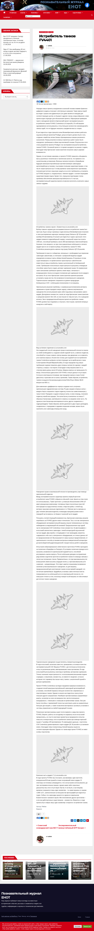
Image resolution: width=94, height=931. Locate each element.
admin (50, 46)
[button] (92, 15)
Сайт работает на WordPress (9, 916)
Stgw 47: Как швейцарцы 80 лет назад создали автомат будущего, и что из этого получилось (15, 51)
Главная (13, 13)
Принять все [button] (87, 926)
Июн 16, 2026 (56, 874)
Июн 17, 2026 (10, 874)
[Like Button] (38, 814)
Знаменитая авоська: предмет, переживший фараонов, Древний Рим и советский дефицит (15, 71)
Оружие (46, 13)
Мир (57, 13)
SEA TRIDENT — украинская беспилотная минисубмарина (58, 866)
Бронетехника (43, 32)
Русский (29, 16)
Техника (34, 13)
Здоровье (77, 13)
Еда (66, 13)
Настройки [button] (78, 926)
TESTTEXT (19, 17)
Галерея (6, 17)
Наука (23, 13)
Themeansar (33, 916)
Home (79, 917)
